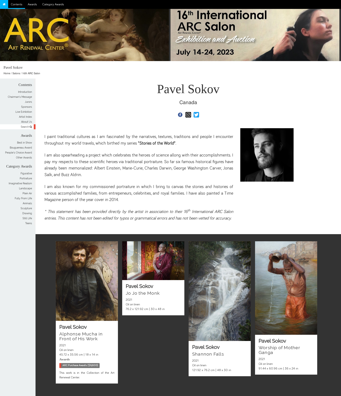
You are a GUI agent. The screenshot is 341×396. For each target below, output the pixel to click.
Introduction (25, 91)
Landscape (25, 188)
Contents (16, 4)
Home (7, 73)
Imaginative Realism (20, 183)
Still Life (27, 218)
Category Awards (53, 4)
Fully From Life (23, 198)
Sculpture (26, 208)
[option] (255, 34)
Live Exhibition (23, 111)
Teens (28, 223)
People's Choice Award (18, 152)
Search (25, 126)
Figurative (26, 173)
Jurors (28, 101)
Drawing (27, 213)
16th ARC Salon (31, 73)
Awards (32, 4)
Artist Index (25, 116)
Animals (27, 203)
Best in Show (24, 142)
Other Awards (24, 157)
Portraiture (26, 178)
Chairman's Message (20, 96)
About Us (26, 121)
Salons (16, 73)
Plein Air (27, 193)
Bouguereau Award (21, 147)
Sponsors (26, 106)
